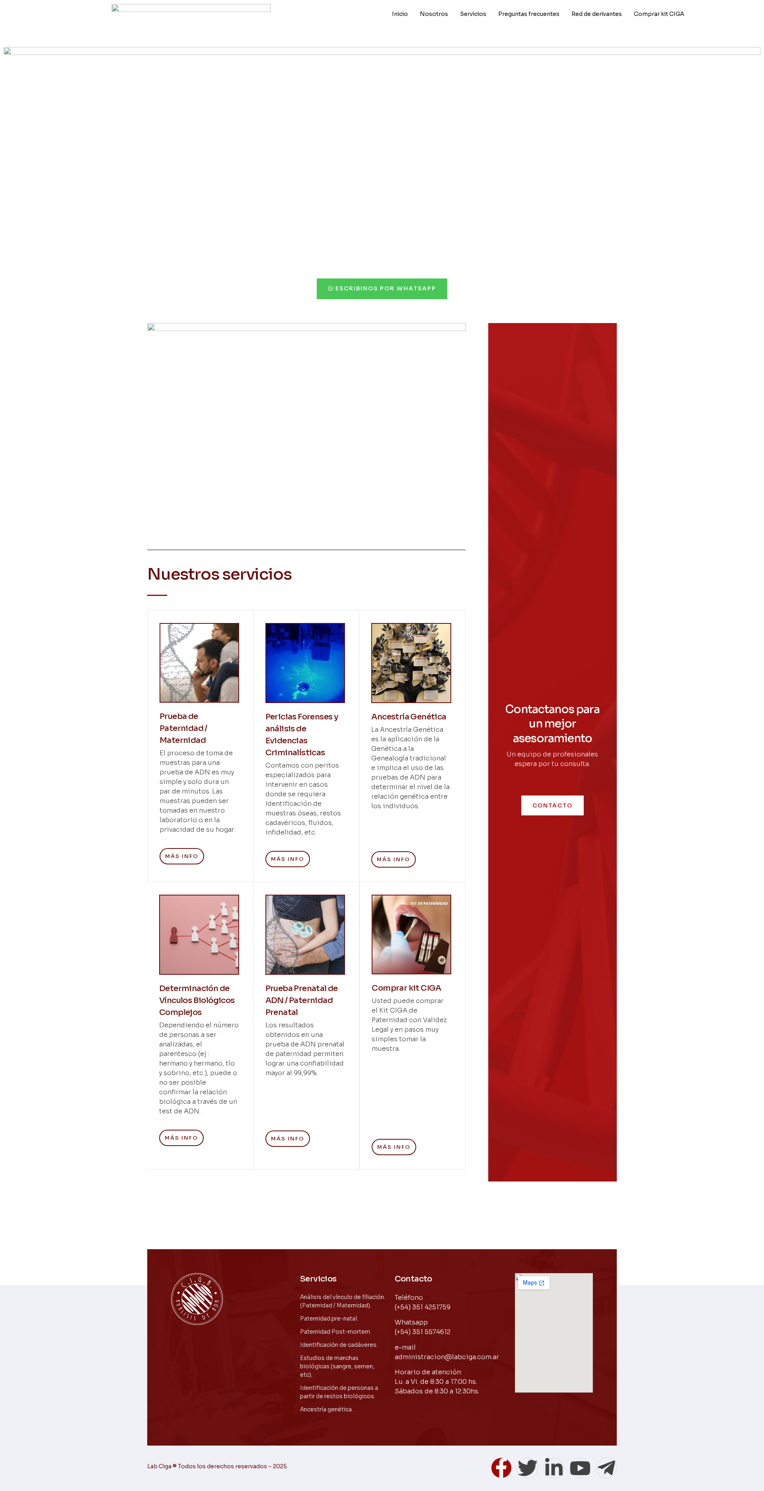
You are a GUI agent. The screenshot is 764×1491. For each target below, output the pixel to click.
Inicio (400, 14)
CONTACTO (552, 805)
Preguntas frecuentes (528, 14)
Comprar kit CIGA (659, 14)
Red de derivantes (596, 14)
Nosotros (434, 14)
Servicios (473, 14)
